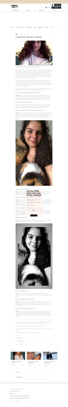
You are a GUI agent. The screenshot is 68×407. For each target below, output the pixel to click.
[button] (33, 215)
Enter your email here (30, 205)
